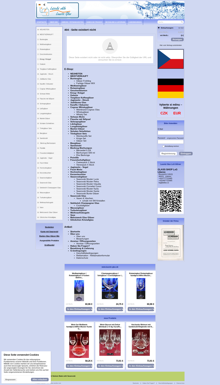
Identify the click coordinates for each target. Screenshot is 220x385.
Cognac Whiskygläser (81, 107)
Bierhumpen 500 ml (85, 153)
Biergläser (75, 143)
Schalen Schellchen (80, 131)
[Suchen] (182, 22)
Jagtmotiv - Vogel (79, 167)
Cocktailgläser (83, 205)
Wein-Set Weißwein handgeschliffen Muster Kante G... (79, 327)
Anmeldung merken (171, 146)
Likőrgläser (76, 124)
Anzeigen (177, 39)
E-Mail (160, 129)
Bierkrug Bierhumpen (81, 148)
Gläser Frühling (83, 81)
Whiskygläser (82, 112)
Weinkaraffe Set (83, 136)
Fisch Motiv (76, 169)
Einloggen (186, 153)
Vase (72, 215)
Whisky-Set (81, 114)
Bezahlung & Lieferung (82, 248)
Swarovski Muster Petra (87, 181)
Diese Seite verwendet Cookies (21, 355)
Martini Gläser (77, 129)
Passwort (161, 138)
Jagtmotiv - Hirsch (79, 100)
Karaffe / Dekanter (79, 105)
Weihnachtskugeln (79, 212)
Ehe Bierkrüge (83, 155)
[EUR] (44, 4)
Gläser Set (81, 141)
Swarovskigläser (78, 177)
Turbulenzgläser (78, 210)
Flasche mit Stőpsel (80, 119)
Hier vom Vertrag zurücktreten (171, 45)
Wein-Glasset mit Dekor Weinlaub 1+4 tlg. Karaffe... (110, 326)
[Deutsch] (39, 4)
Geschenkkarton (78, 90)
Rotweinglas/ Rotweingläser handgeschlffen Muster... (141, 274)
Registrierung (168, 153)
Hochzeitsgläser (78, 172)
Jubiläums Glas (78, 102)
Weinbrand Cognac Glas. (88, 109)
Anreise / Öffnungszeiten (83, 241)
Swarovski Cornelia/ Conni (88, 186)
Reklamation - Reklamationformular (93, 255)
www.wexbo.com (55, 383)
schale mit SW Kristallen (93, 200)
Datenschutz (82, 258)
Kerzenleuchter (78, 174)
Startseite (75, 231)
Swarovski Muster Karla (87, 188)
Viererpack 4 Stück (85, 165)
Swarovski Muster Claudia (88, 184)
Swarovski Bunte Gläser (87, 193)
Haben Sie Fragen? (80, 246)
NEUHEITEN (76, 73)
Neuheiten (49, 227)
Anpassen (10, 379)
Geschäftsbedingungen (87, 253)
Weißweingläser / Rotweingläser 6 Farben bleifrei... (79, 275)
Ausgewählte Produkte (49, 241)
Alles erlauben (39, 379)
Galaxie (74, 95)
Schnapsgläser (78, 121)
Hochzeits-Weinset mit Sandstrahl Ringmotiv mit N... (141, 326)
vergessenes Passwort (175, 138)
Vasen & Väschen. (85, 198)
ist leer (181, 28)
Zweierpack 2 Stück (85, 162)
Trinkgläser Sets (78, 133)
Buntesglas (76, 78)
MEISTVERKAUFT (79, 76)
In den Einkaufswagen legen (79, 309)
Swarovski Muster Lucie (87, 179)
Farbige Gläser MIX (85, 83)
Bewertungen (82, 238)
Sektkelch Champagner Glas (84, 203)
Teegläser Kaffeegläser (82, 97)
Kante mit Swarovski (49, 232)
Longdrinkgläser (78, 126)
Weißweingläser (78, 85)
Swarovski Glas (78, 196)
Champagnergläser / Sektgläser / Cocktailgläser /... (110, 274)
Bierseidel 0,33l (83, 150)
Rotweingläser (77, 88)
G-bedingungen (78, 250)
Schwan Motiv (77, 117)
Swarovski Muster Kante (87, 191)
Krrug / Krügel (77, 93)
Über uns (75, 234)
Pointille (74, 157)
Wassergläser (77, 208)
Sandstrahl (75, 145)
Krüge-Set (81, 138)
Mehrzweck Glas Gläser (82, 217)
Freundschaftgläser (80, 160)
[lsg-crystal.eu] (110, 10)
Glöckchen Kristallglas (82, 220)
